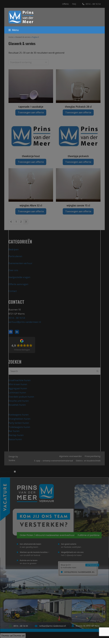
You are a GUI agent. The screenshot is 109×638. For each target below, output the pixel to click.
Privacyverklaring (92, 456)
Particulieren (15, 256)
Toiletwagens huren (19, 427)
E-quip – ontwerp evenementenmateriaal (53, 460)
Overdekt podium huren (21, 396)
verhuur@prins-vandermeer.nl (25, 322)
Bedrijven (14, 249)
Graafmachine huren (20, 380)
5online (12, 460)
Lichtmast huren (17, 392)
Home (11, 37)
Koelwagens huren (19, 414)
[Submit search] (97, 371)
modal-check (6, 471)
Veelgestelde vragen (19, 277)
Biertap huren (16, 435)
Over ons (13, 270)
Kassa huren (15, 439)
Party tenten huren (19, 422)
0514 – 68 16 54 (93, 4)
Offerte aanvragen (18, 284)
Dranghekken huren (19, 418)
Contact (13, 291)
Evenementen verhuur (20, 263)
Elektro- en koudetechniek (88, 460)
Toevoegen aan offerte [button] (31, 112)
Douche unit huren (19, 400)
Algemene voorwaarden (70, 456)
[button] (14, 30)
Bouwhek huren (17, 404)
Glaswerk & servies (22, 37)
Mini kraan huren (18, 384)
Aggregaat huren (18, 388)
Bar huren (14, 431)
